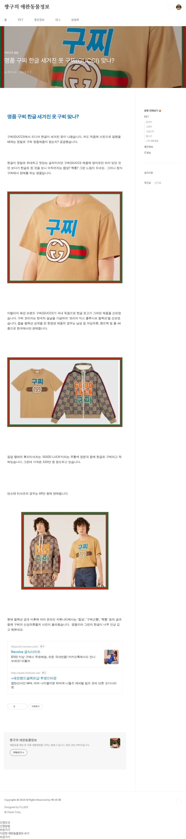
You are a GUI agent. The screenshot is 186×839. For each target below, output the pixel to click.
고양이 (149, 126)
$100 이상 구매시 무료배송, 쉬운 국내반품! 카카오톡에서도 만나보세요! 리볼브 (53, 659)
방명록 (75, 20)
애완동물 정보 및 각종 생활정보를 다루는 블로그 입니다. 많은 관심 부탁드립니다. (50, 745)
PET (20, 20)
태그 (57, 20)
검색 (170, 7)
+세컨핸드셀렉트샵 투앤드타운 (34, 678)
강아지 (149, 122)
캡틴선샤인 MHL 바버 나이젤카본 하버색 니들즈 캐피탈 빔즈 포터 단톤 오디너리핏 (64, 685)
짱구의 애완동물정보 (27, 7)
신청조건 (5, 822)
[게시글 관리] (23, 706)
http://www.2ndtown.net (25, 672)
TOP (179, 801)
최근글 (147, 182)
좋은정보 (39, 20)
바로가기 (5, 830)
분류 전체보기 (151, 110)
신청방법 (5, 826)
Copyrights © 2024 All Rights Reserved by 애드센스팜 (32, 799)
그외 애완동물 (152, 141)
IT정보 (147, 152)
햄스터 (149, 136)
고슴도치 (150, 131)
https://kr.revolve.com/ (24, 646)
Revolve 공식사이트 (26, 652)
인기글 (158, 182)
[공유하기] (18, 706)
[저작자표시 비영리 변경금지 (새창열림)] (47, 706)
